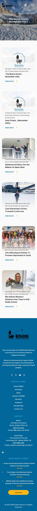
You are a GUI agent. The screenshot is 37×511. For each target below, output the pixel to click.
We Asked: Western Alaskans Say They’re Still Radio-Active (17, 299)
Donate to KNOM (18, 396)
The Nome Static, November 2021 (18, 71)
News (18, 393)
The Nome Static (22, 113)
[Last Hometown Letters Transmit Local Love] (18, 194)
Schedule (18, 389)
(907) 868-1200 (18, 443)
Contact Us (18, 409)
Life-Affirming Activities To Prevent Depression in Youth (18, 254)
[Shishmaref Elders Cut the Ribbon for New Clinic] (18, 150)
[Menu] (25, 5)
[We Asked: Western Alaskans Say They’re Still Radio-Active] (18, 283)
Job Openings (18, 406)
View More (9, 81)
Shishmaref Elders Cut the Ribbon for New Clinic (17, 165)
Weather (18, 399)
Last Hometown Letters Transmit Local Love (16, 209)
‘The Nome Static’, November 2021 (13, 75)
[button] (11, 375)
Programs (18, 402)
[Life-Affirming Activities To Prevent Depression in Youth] (18, 239)
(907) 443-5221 (18, 428)
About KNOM (18, 386)
